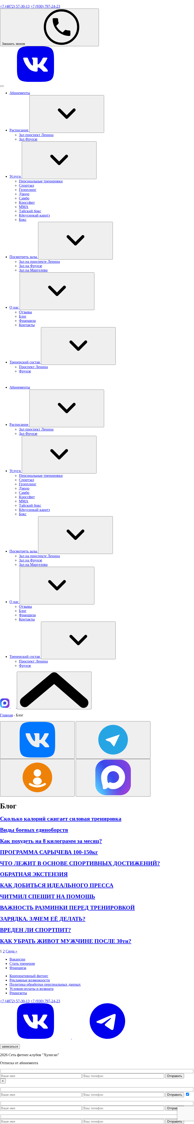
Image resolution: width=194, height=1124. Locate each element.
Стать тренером (22, 963)
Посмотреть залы (23, 257)
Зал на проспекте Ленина (39, 262)
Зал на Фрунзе (30, 266)
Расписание (19, 130)
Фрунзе (25, 371)
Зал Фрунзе (28, 139)
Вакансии (17, 959)
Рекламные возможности (29, 980)
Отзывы (25, 312)
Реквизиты (18, 993)
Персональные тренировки (41, 181)
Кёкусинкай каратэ (34, 215)
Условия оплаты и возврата (31, 989)
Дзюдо (24, 194)
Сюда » (11, 951)
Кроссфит (27, 202)
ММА (23, 207)
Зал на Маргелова (33, 270)
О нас (14, 307)
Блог (22, 316)
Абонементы (19, 93)
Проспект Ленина (33, 367)
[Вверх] (54, 690)
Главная (6, 715)
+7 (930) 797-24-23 (45, 6)
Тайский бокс (30, 211)
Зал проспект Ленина (36, 135)
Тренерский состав (25, 362)
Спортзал (26, 185)
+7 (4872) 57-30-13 (15, 6)
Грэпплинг (27, 190)
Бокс (22, 220)
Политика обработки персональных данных (45, 984)
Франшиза (27, 321)
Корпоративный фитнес (28, 976)
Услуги (15, 176)
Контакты (27, 325)
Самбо (24, 198)
